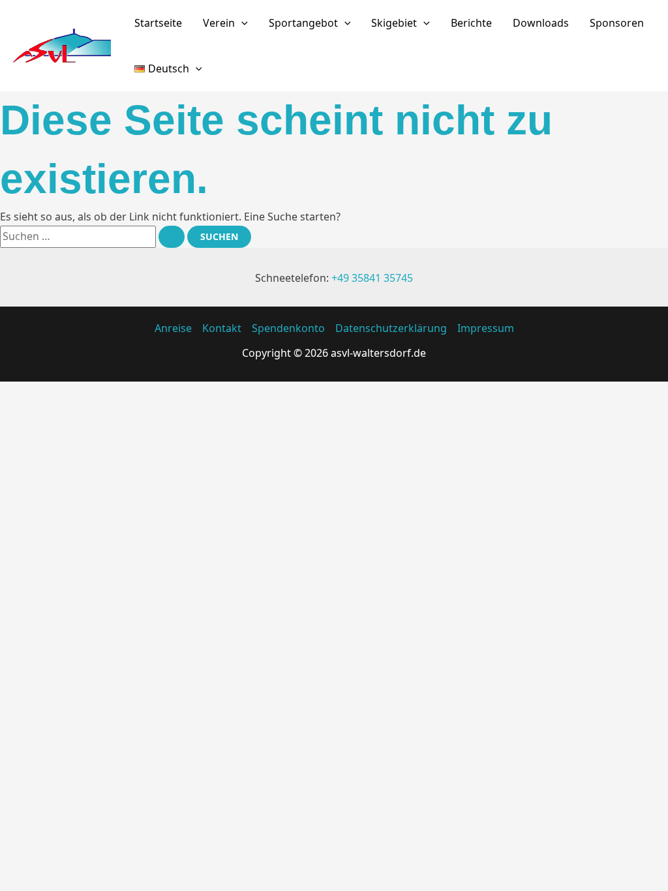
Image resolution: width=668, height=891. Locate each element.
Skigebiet (394, 23)
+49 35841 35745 (372, 278)
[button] (241, 23)
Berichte (471, 23)
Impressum (485, 328)
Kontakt (221, 328)
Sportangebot (303, 23)
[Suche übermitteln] (172, 237)
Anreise (173, 328)
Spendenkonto (288, 328)
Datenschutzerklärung (391, 328)
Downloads (541, 23)
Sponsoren (617, 23)
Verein (219, 23)
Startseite (158, 23)
